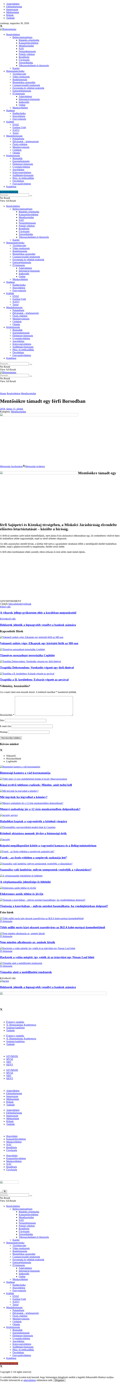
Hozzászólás (7, 715)
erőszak (27, 604)
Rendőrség (24, 57)
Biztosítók (17, 158)
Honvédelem (18, 116)
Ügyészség (24, 60)
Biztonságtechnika (15, 71)
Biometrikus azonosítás (23, 82)
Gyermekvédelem (21, 166)
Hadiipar (10, 110)
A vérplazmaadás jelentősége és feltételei (25, 881)
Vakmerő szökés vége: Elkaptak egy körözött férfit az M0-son (39, 643)
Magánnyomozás (20, 147)
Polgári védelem (27, 54)
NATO (15, 130)
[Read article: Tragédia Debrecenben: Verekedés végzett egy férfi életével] (60, 661)
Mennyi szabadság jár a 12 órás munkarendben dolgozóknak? (40, 809)
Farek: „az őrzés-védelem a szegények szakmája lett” (33, 857)
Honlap (3, 732)
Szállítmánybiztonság (22, 175)
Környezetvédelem (21, 172)
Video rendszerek (21, 76)
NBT (8, 1062)
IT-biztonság (18, 93)
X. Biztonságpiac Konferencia (21, 1024)
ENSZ (15, 124)
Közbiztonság (13, 155)
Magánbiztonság (14, 136)
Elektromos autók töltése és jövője (21, 894)
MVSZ (9, 1059)
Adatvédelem (12, 4)
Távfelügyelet (19, 74)
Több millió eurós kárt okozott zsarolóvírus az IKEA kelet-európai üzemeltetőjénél (52, 927)
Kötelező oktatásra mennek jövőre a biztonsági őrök (33, 833)
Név (2, 720)
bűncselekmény (16, 604)
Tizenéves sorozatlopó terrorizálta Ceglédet (27, 655)
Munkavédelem (20, 107)
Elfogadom (59, 1380)
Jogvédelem (18, 169)
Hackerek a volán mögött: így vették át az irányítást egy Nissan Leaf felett (47, 957)
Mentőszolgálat (26, 45)
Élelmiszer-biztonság (22, 164)
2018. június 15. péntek (11, 408)
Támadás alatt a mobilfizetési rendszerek (26, 972)
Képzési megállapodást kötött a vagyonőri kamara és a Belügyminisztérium (48, 845)
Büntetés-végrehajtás (29, 40)
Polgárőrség (18, 138)
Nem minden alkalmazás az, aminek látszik (27, 942)
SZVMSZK (12, 1056)
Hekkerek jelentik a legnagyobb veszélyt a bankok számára (38, 987)
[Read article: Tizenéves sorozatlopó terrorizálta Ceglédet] (60, 649)
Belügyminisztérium (22, 37)
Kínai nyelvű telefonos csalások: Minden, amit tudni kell (36, 784)
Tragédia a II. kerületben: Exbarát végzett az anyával (34, 679)
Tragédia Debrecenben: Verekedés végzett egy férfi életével (37, 667)
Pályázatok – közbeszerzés (25, 141)
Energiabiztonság (21, 161)
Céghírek (17, 150)
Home (3, 393)
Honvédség (12, 1136)
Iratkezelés (24, 102)
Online (22, 105)
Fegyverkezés (19, 119)
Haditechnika (19, 113)
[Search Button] (31, 195)
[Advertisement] (60, 578)
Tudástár (10, 18)
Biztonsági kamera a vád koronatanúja (25, 772)
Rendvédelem (13, 34)
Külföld (10, 121)
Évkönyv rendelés (15, 1022)
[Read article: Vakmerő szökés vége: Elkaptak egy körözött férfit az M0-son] (60, 637)
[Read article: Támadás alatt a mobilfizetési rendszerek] (60, 963)
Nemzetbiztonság (27, 51)
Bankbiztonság (19, 79)
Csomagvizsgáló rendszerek (26, 85)
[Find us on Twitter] (1, 26)
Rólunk (10, 15)
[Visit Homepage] (8, 29)
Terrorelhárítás (26, 62)
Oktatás (16, 152)
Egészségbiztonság (21, 90)
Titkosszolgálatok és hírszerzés (34, 65)
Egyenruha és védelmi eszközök (28, 88)
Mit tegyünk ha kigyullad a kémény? (24, 797)
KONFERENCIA (9, 192)
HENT (9, 1064)
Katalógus (11, 186)
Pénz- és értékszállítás (23, 178)
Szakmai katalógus (15, 1027)
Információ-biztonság (29, 99)
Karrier (16, 68)
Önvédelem (18, 181)
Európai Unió (19, 127)
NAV (21, 48)
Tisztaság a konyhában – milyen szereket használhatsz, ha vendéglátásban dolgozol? (54, 906)
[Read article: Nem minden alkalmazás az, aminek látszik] (60, 933)
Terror (15, 133)
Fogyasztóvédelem (21, 183)
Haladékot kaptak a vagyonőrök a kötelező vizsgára (33, 821)
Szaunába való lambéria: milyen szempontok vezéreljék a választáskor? (46, 869)
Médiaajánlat (12, 12)
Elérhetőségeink (14, 6)
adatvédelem (29, 1380)
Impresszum (12, 9)
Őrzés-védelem (19, 144)
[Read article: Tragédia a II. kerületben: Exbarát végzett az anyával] (60, 673)
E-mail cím (5, 726)
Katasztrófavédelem (28, 43)
